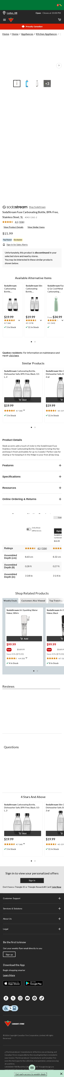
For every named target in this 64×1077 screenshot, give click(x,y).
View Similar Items (36, 227)
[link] (14, 222)
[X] (13, 998)
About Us (7, 919)
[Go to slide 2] (27, 83)
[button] (31, 341)
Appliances (27, 34)
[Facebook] (6, 998)
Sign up (9, 954)
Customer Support (11, 898)
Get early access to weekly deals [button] (30, 1074)
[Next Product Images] (59, 65)
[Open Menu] (4, 20)
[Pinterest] (34, 998)
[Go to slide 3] (37, 83)
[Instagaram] (20, 998)
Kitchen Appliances (46, 34)
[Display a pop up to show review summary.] (20, 321)
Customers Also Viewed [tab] (33, 600)
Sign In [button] (32, 880)
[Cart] (59, 20)
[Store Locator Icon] (4, 13)
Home (5, 34)
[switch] (30, 529)
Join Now (56, 887)
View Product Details (13, 227)
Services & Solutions (12, 908)
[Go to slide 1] (16, 83)
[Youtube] (27, 998)
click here (14, 355)
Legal (5, 929)
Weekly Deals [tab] (10, 600)
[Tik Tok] (41, 998)
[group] (12, 649)
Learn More (9, 975)
